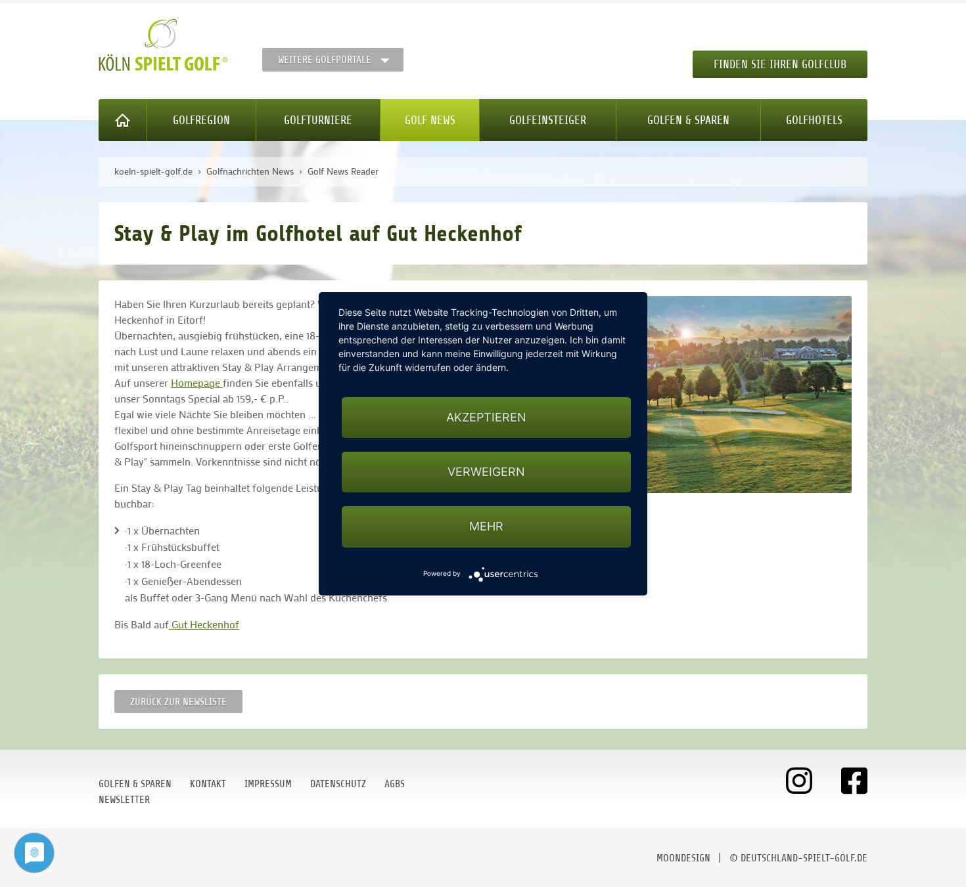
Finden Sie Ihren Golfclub (780, 64)
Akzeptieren (486, 417)
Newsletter (124, 800)
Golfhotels (814, 120)
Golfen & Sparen (688, 120)
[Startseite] (123, 120)
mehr (486, 526)
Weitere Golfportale (324, 60)
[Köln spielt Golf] (163, 45)
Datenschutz (338, 784)
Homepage (197, 382)
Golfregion (201, 120)
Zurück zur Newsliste (178, 702)
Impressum (268, 784)
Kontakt (208, 784)
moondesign (683, 858)
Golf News (430, 120)
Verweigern (486, 472)
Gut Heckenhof (204, 624)
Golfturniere (318, 120)
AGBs (394, 784)
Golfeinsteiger (547, 120)
